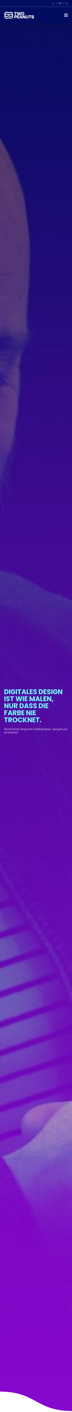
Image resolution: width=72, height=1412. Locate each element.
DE (60, 3)
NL (53, 3)
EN (66, 3)
